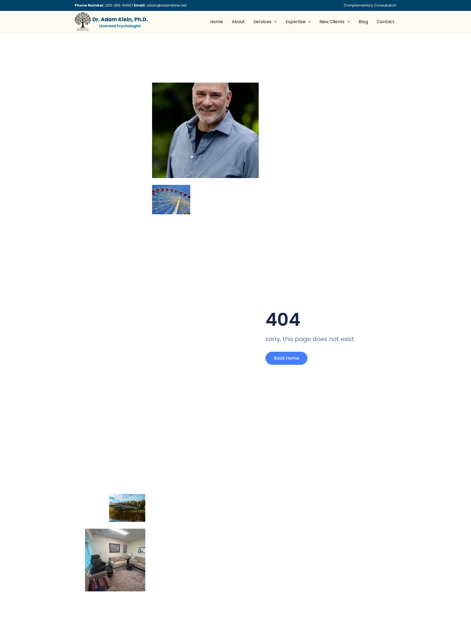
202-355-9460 (118, 5)
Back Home (286, 358)
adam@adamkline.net (166, 5)
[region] (71, 590)
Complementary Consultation (370, 5)
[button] (274, 22)
